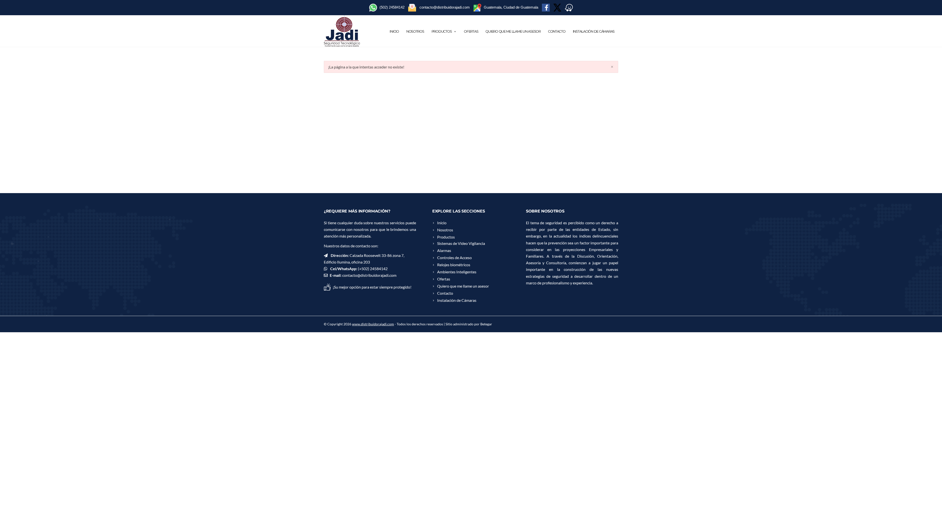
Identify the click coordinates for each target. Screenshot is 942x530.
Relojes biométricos (453, 264)
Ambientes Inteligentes (456, 271)
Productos (442, 31)
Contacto (556, 31)
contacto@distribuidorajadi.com (369, 275)
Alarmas (444, 250)
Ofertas (471, 31)
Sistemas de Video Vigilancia (461, 243)
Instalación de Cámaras (594, 31)
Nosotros (415, 31)
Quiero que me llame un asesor (512, 31)
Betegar (486, 324)
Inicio (394, 31)
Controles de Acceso (454, 257)
